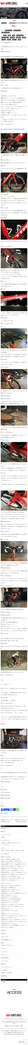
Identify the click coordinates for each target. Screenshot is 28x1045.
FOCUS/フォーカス (21, 863)
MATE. (2, 859)
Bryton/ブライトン (4, 898)
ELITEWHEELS (12, 887)
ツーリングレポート (5, 967)
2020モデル (3, 933)
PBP (2, 850)
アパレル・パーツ (4, 883)
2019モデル (3, 930)
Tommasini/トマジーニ (14, 880)
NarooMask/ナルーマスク (19, 919)
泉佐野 (24, 37)
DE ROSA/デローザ (5, 876)
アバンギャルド (5, 37)
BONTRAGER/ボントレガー (17, 925)
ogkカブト (22, 915)
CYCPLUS (14, 897)
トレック (12, 37)
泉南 (5, 35)
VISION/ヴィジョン (5, 908)
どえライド (3, 954)
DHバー (14, 39)
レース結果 (3, 970)
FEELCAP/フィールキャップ (7, 906)
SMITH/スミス (4, 915)
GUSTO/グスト (18, 861)
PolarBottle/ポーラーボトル (6, 919)
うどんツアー (4, 936)
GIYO (21, 904)
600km (21, 850)
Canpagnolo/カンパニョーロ (7, 893)
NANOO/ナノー (4, 878)
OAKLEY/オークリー (5, 902)
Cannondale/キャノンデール (16, 870)
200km (7, 850)
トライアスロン (17, 30)
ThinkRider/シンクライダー (20, 893)
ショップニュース (4, 834)
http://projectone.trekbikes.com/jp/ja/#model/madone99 (12, 129)
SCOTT (2, 863)
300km (12, 850)
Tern (14, 878)
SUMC (11, 885)
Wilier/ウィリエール (5, 870)
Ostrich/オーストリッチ (13, 921)
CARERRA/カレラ (5, 874)
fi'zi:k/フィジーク (4, 885)
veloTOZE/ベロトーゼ (5, 925)
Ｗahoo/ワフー (18, 885)
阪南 (13, 35)
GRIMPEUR (3, 975)
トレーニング (4, 960)
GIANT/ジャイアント (10, 863)
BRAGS (2, 831)
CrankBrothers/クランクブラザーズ (8, 923)
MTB (2, 942)
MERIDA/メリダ (14, 874)
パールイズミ (14, 902)
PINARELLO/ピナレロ (19, 864)
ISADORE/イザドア (5, 891)
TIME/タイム (20, 866)
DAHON (11, 861)
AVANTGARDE (9, 3)
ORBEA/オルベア (15, 859)
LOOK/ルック (12, 866)
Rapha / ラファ (16, 889)
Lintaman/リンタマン (13, 915)
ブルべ (2, 848)
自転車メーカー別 (5, 32)
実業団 (2, 972)
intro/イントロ (22, 921)
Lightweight (17, 900)
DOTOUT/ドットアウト (11, 895)
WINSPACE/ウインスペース (6, 868)
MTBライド (9, 945)
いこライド (3, 951)
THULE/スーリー (4, 904)
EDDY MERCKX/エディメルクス (7, 872)
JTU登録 (3, 842)
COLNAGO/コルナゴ (20, 872)
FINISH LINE (3, 887)
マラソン (3, 948)
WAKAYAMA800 (4, 957)
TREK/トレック (8, 30)
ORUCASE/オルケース (5, 897)
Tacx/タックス (4, 927)
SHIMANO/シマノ (4, 828)
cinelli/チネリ (3, 921)
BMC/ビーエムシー (18, 868)
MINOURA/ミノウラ (5, 914)
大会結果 (8, 842)
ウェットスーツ (4, 844)
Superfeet (11, 927)
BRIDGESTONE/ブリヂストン (7, 864)
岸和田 (9, 39)
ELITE (12, 891)
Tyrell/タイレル (4, 861)
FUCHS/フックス (12, 917)
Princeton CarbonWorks (15, 898)
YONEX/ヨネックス (15, 876)
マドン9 (3, 39)
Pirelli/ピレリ (3, 917)
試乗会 (2, 837)
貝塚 (19, 39)
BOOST (2, 895)
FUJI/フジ (21, 874)
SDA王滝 (3, 945)
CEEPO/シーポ (20, 878)
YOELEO (8, 859)
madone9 (18, 37)
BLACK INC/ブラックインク (6, 900)
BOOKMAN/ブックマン (5, 889)
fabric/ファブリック (14, 904)
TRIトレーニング (16, 842)
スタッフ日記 (4, 853)
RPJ (2, 912)
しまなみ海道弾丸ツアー (6, 939)
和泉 (9, 35)
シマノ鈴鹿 (8, 972)
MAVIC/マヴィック (18, 906)
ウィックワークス (14, 914)
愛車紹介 (3, 964)
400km (17, 850)
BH (10, 878)
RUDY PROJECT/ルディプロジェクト (8, 910)
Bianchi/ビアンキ (4, 880)
